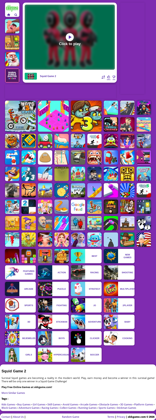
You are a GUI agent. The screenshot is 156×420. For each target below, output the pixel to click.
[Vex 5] (144, 190)
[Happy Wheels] (45, 223)
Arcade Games (89, 404)
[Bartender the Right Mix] (127, 207)
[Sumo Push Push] (78, 174)
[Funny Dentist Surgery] (94, 157)
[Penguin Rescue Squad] (94, 239)
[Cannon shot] (111, 239)
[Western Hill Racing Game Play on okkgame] (127, 223)
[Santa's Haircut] (12, 59)
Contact (6, 416)
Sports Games (107, 407)
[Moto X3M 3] (12, 207)
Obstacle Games (109, 404)
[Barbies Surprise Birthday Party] (61, 239)
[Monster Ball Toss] (12, 42)
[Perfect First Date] (127, 141)
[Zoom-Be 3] (86, 116)
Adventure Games (29, 407)
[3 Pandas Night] (144, 223)
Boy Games (24, 404)
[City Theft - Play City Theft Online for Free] (94, 174)
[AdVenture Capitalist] (28, 239)
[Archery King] (144, 141)
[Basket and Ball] (12, 141)
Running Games (87, 407)
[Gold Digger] (61, 256)
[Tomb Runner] (127, 174)
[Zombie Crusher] (111, 124)
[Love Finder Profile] (45, 207)
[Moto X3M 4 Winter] (20, 116)
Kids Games (9, 404)
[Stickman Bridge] (61, 157)
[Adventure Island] (12, 174)
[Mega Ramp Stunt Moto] (127, 108)
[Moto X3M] (94, 207)
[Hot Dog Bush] (144, 239)
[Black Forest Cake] (61, 141)
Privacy (121, 416)
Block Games (9, 407)
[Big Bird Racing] (127, 190)
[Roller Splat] (111, 190)
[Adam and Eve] (12, 223)
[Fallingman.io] (53, 116)
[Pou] (45, 157)
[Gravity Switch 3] (28, 174)
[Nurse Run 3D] (111, 108)
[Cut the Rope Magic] (111, 141)
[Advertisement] (60, 91)
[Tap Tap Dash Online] (12, 157)
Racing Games (50, 407)
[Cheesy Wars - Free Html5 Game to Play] (61, 190)
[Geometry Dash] (28, 141)
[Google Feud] (78, 207)
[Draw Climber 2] (94, 190)
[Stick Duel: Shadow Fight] (28, 190)
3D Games (126, 404)
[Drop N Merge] (28, 256)
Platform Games (144, 404)
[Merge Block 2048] (144, 207)
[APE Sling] (111, 207)
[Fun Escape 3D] (12, 239)
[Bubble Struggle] (45, 256)
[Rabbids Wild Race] (28, 157)
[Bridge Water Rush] (61, 223)
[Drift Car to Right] (111, 223)
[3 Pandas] (78, 190)
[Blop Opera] (12, 256)
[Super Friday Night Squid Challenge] (144, 108)
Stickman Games (126, 407)
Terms (110, 416)
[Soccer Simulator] (61, 174)
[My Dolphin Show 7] (144, 174)
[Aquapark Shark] (111, 174)
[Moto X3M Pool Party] (78, 141)
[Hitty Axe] (127, 157)
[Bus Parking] (78, 157)
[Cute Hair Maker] (45, 239)
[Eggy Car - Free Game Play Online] (45, 141)
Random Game (70, 416)
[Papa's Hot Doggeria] (127, 239)
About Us (18, 416)
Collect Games (68, 407)
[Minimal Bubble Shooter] (12, 75)
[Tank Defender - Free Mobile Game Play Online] (45, 190)
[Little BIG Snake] (61, 207)
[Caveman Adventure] (12, 26)
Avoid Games (71, 404)
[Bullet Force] (12, 190)
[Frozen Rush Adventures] (78, 239)
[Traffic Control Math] (94, 223)
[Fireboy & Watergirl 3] (78, 223)
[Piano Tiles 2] (28, 207)
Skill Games (54, 404)
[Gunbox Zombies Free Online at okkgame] (144, 157)
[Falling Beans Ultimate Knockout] (144, 124)
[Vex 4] (94, 141)
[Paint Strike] (28, 223)
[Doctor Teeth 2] (45, 174)
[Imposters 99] (111, 157)
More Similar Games (13, 393)
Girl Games (39, 404)
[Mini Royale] (127, 124)
